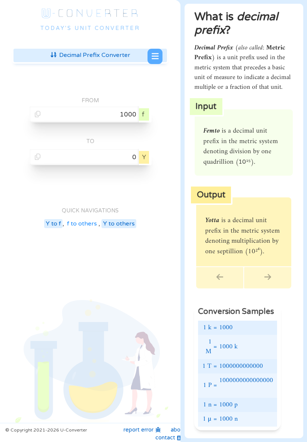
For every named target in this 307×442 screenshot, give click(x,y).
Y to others (119, 223)
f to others (82, 223)
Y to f (53, 223)
